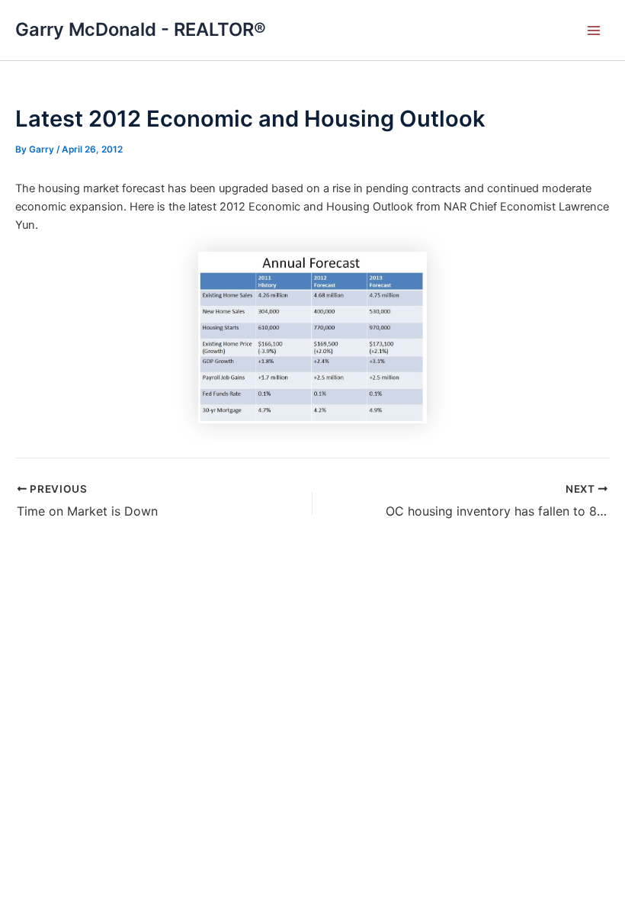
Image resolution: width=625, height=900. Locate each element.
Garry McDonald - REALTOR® (140, 29)
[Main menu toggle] (594, 30)
